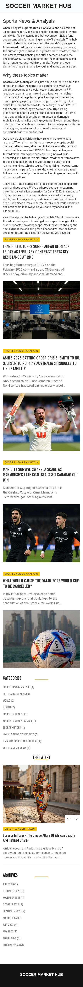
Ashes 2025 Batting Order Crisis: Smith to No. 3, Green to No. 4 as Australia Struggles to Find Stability (41, 363)
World (8, 700)
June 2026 (10, 884)
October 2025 (13, 904)
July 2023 (10, 924)
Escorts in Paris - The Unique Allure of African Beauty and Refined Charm (39, 838)
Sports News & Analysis (21, 239)
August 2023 (12, 918)
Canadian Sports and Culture (22, 741)
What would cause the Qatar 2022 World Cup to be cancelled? (41, 583)
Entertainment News (16, 694)
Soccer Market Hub (38, 6)
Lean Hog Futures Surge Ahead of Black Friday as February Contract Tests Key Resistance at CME (36, 251)
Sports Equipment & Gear (19, 721)
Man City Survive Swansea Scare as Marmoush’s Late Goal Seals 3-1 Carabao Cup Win (41, 474)
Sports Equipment (15, 714)
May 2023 (10, 931)
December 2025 (13, 891)
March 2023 (11, 938)
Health (9, 707)
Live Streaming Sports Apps (20, 734)
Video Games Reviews (16, 748)
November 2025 (13, 897)
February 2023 (13, 945)
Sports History (14, 727)
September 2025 (14, 911)
